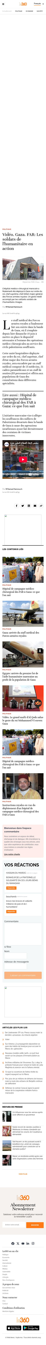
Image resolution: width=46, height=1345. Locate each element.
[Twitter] (17, 1243)
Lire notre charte (12, 854)
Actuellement (7, 11)
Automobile (6, 1271)
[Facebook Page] (12, 1243)
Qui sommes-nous (8, 1288)
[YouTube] (22, 1243)
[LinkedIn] (27, 1243)
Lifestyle (5, 1277)
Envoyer (35, 1225)
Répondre (11, 888)
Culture (4, 1266)
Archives (5, 1293)
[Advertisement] (23, 119)
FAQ (3, 1301)
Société (40, 11)
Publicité (5, 1290)
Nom (6, 951)
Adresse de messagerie (16, 961)
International (6, 1263)
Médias (4, 1269)
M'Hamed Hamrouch (14, 307)
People (4, 1274)
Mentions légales (8, 1311)
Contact (5, 1304)
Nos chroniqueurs (8, 1280)
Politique (18, 11)
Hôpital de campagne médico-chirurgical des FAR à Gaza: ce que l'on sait (19, 400)
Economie (29, 11)
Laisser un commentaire (23, 975)
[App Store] (14, 1328)
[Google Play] (31, 1328)
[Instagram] (33, 1243)
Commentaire (11, 921)
